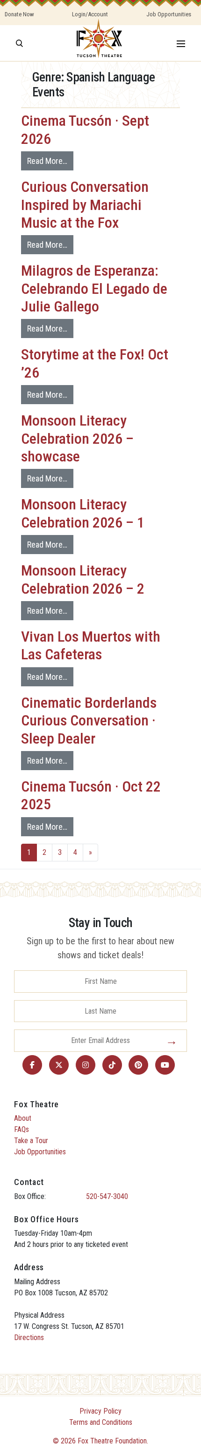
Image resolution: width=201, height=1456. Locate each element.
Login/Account (90, 14)
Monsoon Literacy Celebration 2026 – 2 (82, 579)
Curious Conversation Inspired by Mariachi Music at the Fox (85, 204)
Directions (29, 1337)
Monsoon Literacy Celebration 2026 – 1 (82, 513)
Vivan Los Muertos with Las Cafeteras (90, 645)
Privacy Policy (100, 1411)
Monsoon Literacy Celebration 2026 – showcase (77, 438)
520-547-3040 (107, 1196)
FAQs (21, 1129)
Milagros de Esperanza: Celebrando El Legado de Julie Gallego (94, 288)
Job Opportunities (168, 14)
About (22, 1118)
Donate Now (19, 14)
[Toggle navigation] (181, 43)
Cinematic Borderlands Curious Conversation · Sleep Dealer (89, 720)
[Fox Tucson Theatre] (99, 43)
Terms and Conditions (100, 1422)
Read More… (47, 161)
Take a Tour (31, 1140)
